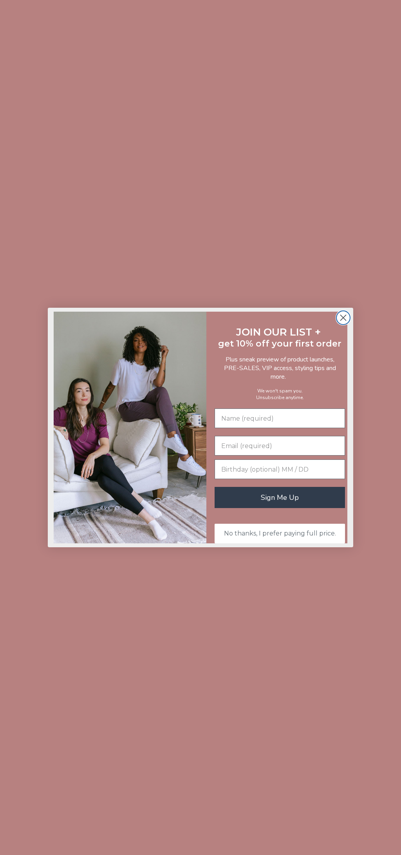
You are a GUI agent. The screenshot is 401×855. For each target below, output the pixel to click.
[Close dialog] (343, 318)
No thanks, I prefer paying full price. (280, 533)
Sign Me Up (280, 497)
